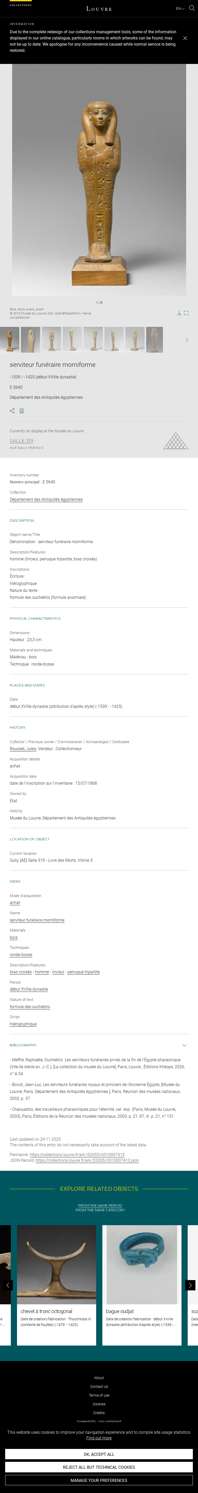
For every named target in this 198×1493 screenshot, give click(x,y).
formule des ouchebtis (30, 1006)
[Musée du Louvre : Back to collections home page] (99, 8)
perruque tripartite (84, 971)
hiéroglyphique (23, 1024)
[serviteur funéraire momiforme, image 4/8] (72, 340)
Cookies (99, 1404)
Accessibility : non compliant (99, 1422)
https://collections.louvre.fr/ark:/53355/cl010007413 (77, 1154)
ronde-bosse (21, 954)
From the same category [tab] (100, 1210)
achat (15, 902)
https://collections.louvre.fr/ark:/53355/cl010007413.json (87, 1160)
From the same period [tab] (100, 1205)
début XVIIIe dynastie (29, 989)
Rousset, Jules (23, 748)
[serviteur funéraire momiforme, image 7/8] (135, 340)
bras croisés (21, 971)
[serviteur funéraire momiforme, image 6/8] (114, 340)
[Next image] (180, 339)
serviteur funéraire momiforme (37, 920)
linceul (58, 971)
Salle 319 (21, 440)
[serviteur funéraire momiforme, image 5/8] (93, 340)
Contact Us (99, 1386)
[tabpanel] (99, 1285)
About (99, 1378)
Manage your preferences (99, 1480)
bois (14, 937)
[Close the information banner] (185, 38)
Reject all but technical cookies (99, 1467)
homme (42, 971)
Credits (99, 1413)
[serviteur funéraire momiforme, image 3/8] (51, 340)
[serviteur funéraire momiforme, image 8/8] (154, 340)
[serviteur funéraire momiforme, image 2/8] (30, 340)
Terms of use (99, 1395)
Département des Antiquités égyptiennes (46, 499)
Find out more (99, 1438)
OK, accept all (99, 1454)
